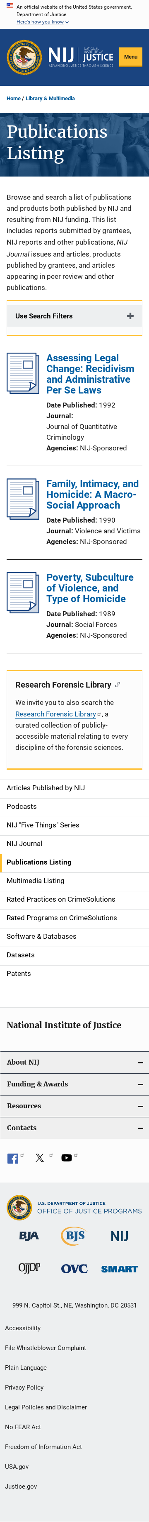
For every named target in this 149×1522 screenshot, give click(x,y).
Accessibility (23, 1328)
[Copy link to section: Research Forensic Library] (115, 684)
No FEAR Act (23, 1427)
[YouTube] (69, 1161)
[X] (42, 1161)
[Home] (81, 57)
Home (14, 98)
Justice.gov (21, 1486)
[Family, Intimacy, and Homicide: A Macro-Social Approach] (23, 517)
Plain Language (26, 1367)
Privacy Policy (24, 1387)
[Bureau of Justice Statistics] (74, 1247)
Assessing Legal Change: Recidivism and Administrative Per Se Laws (90, 374)
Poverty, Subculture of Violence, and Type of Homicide (90, 588)
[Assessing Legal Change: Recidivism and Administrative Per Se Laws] (23, 391)
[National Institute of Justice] (119, 1242)
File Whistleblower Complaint (45, 1348)
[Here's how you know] (74, 14)
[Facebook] (16, 1161)
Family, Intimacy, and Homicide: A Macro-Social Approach (92, 494)
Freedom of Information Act (43, 1447)
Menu (130, 57)
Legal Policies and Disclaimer (46, 1407)
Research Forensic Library (55, 714)
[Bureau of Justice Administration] (29, 1242)
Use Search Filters (44, 316)
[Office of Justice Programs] (24, 57)
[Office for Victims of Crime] (74, 1275)
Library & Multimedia (50, 98)
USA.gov (17, 1466)
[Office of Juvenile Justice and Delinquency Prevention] (29, 1276)
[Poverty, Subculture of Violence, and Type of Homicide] (23, 611)
